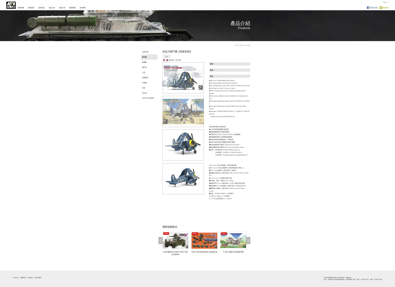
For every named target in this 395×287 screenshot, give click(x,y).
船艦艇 (144, 62)
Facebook (16, 277)
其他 (143, 88)
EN (388, 2)
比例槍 (144, 83)
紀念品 (144, 93)
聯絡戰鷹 (72, 8)
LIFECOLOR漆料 (148, 98)
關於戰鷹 (21, 8)
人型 (143, 72)
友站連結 (30, 277)
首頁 (236, 45)
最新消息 (41, 8)
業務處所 (31, 8)
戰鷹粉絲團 (374, 8)
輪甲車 (144, 67)
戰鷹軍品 (386, 8)
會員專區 (83, 8)
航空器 (144, 57)
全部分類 (145, 52)
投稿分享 (62, 8)
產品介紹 (52, 8)
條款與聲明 (38, 277)
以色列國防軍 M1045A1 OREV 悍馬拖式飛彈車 (175, 252)
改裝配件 (145, 77)
